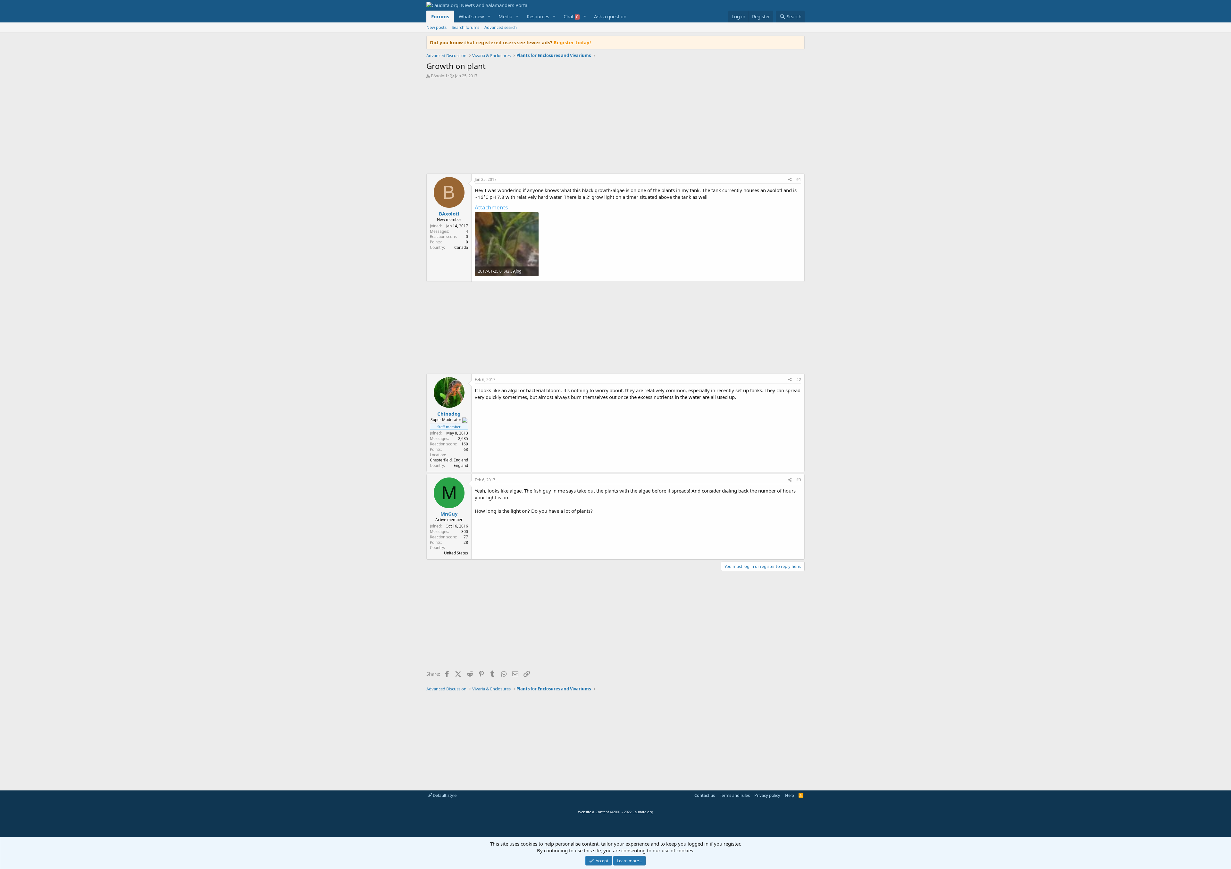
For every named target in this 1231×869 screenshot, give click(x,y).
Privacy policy (767, 795)
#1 (798, 179)
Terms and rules (735, 795)
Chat (571, 16)
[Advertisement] (615, 128)
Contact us (704, 795)
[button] (489, 16)
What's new (471, 16)
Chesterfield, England (449, 460)
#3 (798, 480)
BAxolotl (439, 76)
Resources (538, 16)
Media (505, 16)
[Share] (790, 179)
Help (789, 795)
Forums (440, 16)
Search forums (465, 27)
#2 (798, 379)
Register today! (572, 42)
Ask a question (610, 16)
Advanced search (500, 27)
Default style (444, 795)
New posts (436, 27)
